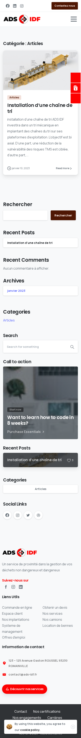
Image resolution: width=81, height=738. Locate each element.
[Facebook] (7, 6)
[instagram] (21, 6)
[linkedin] (14, 6)
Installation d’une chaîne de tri (39, 108)
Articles (9, 320)
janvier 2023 (16, 291)
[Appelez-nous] (76, 78)
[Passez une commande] (76, 98)
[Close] (73, 727)
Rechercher (17, 204)
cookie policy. (30, 730)
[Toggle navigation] (74, 19)
